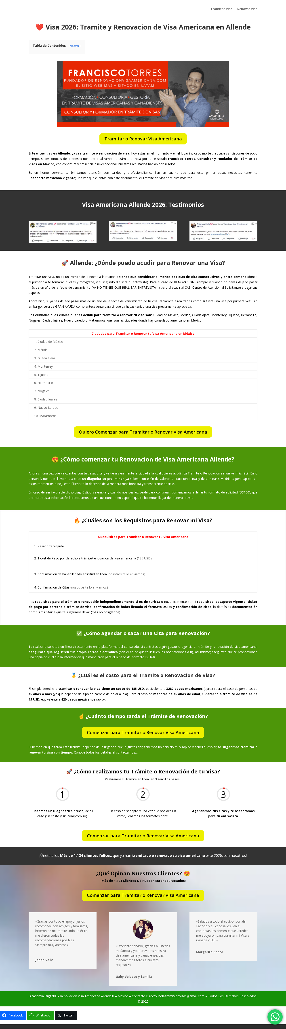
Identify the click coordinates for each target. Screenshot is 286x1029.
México (123, 996)
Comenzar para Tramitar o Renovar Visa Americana (143, 732)
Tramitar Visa (221, 9)
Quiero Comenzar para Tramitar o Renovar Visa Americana (143, 432)
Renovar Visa (247, 9)
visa (118, 955)
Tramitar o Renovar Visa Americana (143, 139)
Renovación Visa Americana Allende (85, 996)
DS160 (244, 492)
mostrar (74, 45)
